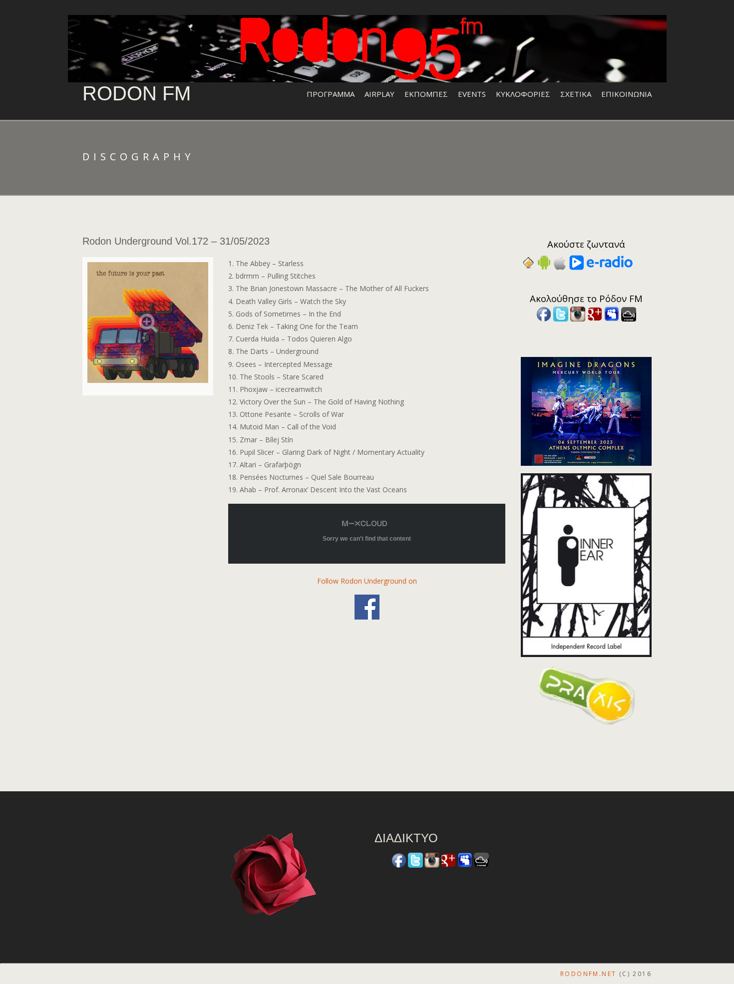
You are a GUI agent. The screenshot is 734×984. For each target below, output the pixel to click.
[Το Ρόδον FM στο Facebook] (543, 313)
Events (472, 94)
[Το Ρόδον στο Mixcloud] (628, 313)
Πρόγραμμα (331, 94)
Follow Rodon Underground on (367, 581)
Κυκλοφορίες (523, 94)
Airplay (379, 94)
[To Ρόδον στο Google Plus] (594, 313)
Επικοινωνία (626, 94)
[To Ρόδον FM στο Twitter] (560, 313)
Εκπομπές (426, 94)
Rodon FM (136, 93)
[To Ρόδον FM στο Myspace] (611, 313)
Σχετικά (575, 94)
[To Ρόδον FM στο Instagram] (577, 313)
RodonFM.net (588, 974)
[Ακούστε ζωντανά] (544, 262)
